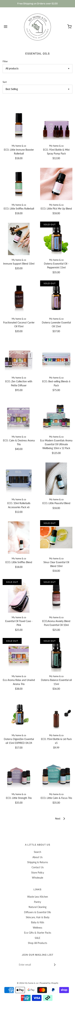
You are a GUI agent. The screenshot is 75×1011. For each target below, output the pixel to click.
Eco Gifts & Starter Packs (37, 932)
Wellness (37, 927)
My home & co (19, 146)
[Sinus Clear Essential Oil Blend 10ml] (56, 537)
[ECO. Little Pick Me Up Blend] (56, 184)
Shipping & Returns (37, 862)
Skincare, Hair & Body (37, 917)
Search (37, 851)
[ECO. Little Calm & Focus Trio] (56, 773)
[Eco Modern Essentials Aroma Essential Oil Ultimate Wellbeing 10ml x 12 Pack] (56, 415)
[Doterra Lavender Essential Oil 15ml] (56, 297)
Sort (5, 82)
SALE (37, 937)
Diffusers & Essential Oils (37, 912)
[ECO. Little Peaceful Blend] (56, 478)
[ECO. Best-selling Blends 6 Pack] (56, 356)
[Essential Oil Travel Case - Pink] (19, 596)
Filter (5, 61)
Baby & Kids (37, 922)
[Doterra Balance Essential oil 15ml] (56, 655)
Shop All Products (37, 942)
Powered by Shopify (49, 983)
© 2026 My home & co (27, 983)
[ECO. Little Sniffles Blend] (19, 537)
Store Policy (37, 872)
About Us (37, 857)
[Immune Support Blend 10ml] (19, 239)
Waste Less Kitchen (37, 896)
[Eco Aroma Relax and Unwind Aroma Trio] (19, 655)
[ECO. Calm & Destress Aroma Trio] (19, 415)
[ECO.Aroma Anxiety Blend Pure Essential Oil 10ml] (56, 596)
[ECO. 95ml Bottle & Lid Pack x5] (56, 714)
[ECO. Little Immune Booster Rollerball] (19, 124)
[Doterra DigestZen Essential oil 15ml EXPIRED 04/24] (19, 714)
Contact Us (38, 867)
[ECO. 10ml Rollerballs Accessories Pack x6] (19, 478)
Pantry (37, 901)
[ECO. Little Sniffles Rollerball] (19, 184)
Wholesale (37, 877)
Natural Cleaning (37, 906)
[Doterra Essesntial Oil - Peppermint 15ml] (56, 239)
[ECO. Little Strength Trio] (19, 773)
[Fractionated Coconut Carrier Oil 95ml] (19, 297)
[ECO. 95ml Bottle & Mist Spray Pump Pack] (56, 124)
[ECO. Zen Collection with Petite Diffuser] (19, 356)
